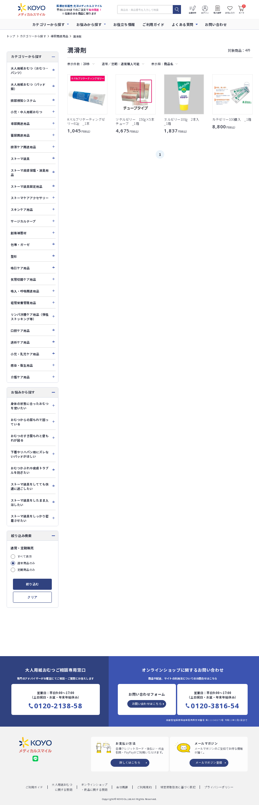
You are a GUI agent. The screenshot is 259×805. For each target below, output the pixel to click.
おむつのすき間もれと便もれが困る (30, 438)
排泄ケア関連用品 (23, 147)
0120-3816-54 (215, 705)
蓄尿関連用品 (20, 135)
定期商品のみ (26, 570)
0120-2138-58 (58, 705)
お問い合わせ (216, 24)
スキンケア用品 (22, 209)
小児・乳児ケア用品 (25, 354)
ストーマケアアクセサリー (30, 198)
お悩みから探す (89, 24)
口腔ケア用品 (20, 330)
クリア (32, 597)
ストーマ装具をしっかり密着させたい (30, 518)
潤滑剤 (77, 36)
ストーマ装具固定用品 (26, 186)
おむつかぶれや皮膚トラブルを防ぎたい (30, 470)
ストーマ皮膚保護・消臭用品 (30, 172)
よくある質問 (183, 24)
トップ (11, 36)
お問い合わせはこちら (147, 704)
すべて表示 (24, 556)
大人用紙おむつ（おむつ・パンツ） (30, 70)
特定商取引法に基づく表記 (178, 787)
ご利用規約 (144, 787)
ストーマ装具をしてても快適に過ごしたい (30, 486)
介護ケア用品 (20, 377)
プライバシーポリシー (218, 787)
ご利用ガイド (153, 24)
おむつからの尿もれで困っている (30, 422)
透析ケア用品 (20, 342)
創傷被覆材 (19, 233)
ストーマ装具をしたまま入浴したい (30, 502)
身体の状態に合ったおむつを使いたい (30, 405)
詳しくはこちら (129, 762)
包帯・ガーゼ (20, 244)
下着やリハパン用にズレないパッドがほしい (30, 454)
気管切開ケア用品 (23, 279)
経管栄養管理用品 (23, 303)
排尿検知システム (23, 100)
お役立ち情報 (124, 24)
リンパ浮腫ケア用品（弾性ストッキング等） (30, 316)
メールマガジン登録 (209, 762)
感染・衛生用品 (22, 365)
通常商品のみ (26, 563)
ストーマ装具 (20, 158)
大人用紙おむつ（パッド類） (28, 86)
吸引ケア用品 (20, 268)
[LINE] (35, 758)
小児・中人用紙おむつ (26, 112)
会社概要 (122, 787)
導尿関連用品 (59, 36)
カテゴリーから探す (48, 24)
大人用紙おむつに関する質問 (62, 787)
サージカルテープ (23, 221)
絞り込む (32, 584)
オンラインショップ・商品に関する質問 (94, 787)
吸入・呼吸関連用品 (25, 291)
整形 (14, 256)
